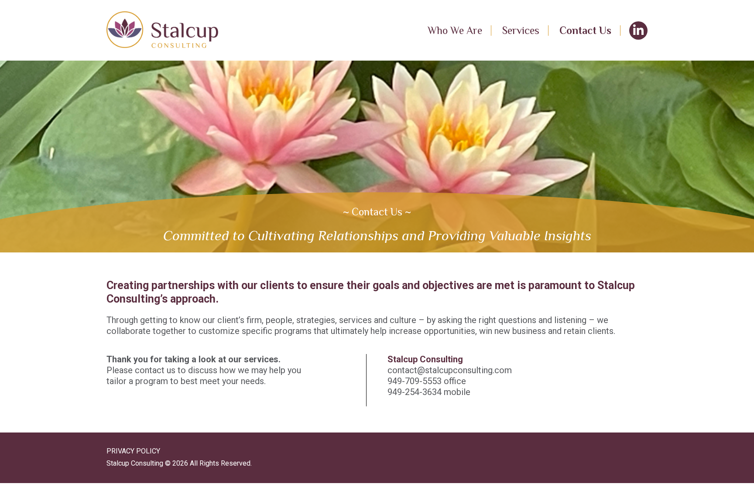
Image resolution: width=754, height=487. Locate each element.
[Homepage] (162, 30)
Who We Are (455, 30)
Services (520, 30)
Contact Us (585, 30)
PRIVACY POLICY (133, 451)
